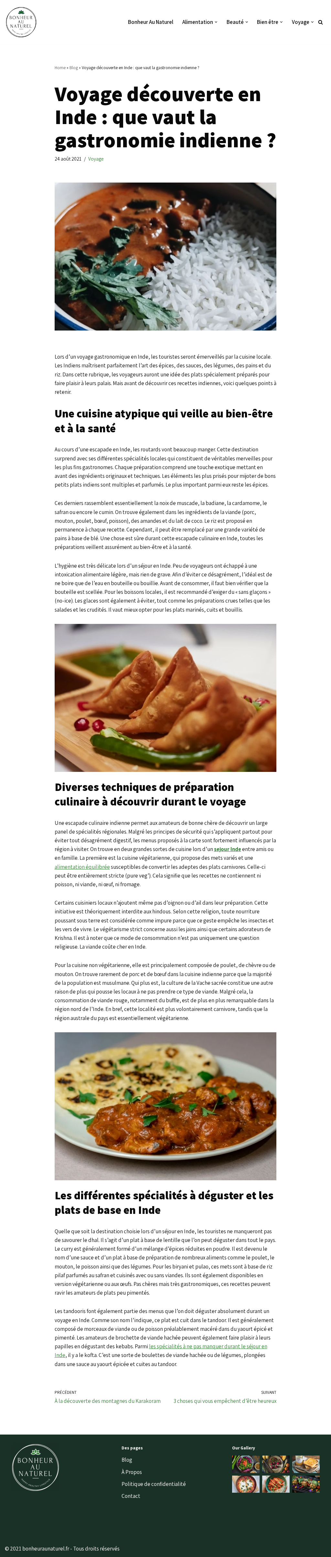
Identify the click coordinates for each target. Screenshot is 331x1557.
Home (60, 67)
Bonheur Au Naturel (150, 22)
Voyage (96, 158)
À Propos (132, 1472)
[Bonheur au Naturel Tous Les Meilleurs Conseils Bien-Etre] (21, 22)
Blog (73, 67)
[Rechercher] (320, 22)
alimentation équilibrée (82, 866)
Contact (131, 1495)
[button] (216, 22)
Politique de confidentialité (154, 1484)
